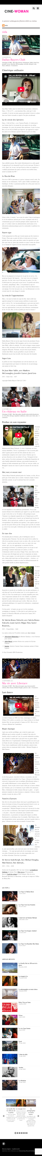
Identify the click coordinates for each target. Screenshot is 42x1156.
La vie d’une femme (24, 1028)
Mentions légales (6, 1149)
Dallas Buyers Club (13, 59)
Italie (27, 416)
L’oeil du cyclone (12, 874)
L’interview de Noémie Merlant (28, 918)
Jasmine (7, 646)
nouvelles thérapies (29, 64)
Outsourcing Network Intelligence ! (28, 1151)
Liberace (4, 687)
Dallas (31, 62)
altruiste (20, 62)
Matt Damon (10, 687)
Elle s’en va (21, 872)
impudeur (17, 416)
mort (30, 416)
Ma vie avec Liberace (14, 683)
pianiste (25, 687)
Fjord (20, 1041)
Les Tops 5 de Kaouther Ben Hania (29, 944)
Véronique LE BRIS (7, 62)
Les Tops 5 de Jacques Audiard (27, 931)
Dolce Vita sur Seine (25, 1002)
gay (26, 686)
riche (33, 416)
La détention (22, 1080)
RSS (6, 25)
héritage (12, 416)
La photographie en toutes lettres (28, 989)
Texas (3, 65)
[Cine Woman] (16, 15)
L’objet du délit (23, 1054)
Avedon (21, 1067)
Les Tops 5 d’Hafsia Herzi (26, 892)
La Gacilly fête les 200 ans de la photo (11, 1110)
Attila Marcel (8, 641)
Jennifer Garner (6, 64)
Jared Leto (36, 62)
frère (8, 416)
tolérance (8, 65)
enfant (19, 414)
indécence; (22, 416)
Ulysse (20, 1015)
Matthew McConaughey (17, 64)
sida (35, 64)
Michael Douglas (18, 687)
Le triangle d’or (23, 976)
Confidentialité (16, 1149)
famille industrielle (27, 414)
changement (26, 62)
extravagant (21, 686)
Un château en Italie (14, 411)
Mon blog (15, 62)
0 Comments (14, 65)
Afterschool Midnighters (12, 637)
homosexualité (31, 686)
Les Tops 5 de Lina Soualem (27, 905)
